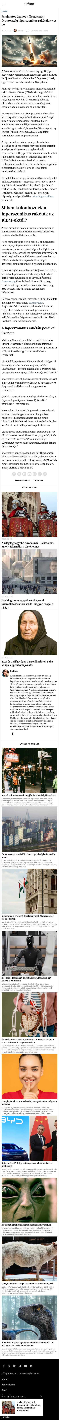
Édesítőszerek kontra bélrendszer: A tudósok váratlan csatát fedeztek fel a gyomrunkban (28, 1041)
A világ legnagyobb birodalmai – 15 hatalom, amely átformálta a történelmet (28, 544)
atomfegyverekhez (43, 196)
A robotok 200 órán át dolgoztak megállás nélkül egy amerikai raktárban (26, 979)
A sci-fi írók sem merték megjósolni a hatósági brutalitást (29, 795)
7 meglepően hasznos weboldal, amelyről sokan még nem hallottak (29, 1103)
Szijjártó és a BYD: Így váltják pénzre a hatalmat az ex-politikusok (27, 1164)
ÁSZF (4, 1389)
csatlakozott (35, 302)
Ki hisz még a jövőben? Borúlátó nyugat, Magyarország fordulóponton (28, 917)
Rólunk (5, 1379)
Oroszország (8, 281)
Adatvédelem (8, 1384)
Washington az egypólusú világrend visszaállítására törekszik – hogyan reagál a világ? (27, 604)
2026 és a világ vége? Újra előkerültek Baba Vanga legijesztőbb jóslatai (27, 663)
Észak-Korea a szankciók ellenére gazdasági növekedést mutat (29, 856)
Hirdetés (6, 1416)
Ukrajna (38, 480)
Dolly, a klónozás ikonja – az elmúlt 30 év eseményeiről (27, 1283)
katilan (20, 31)
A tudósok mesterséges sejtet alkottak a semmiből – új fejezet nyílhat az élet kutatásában (27, 1344)
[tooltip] (14, 474)
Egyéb (5, 11)
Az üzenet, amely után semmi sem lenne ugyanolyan (26, 1224)
